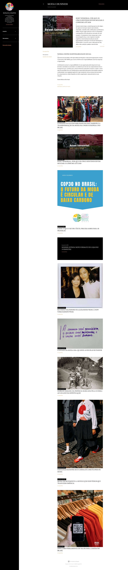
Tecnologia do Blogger (74, 561)
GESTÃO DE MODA (47, 56)
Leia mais (102, 46)
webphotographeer (78, 563)
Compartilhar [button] (78, 46)
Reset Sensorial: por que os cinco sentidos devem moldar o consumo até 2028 (90, 20)
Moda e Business (58, 4)
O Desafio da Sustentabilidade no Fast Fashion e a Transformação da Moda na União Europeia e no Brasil (78, 125)
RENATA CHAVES (9, 13)
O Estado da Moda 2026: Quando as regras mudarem (79, 350)
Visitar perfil (9, 24)
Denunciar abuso (7, 45)
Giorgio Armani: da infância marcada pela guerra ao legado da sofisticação (79, 392)
